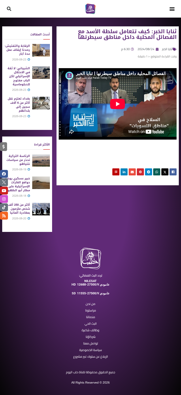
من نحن (90, 304)
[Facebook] (4, 174)
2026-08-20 (19, 218)
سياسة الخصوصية (90, 350)
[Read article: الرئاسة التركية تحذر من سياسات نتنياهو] (41, 160)
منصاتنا (90, 317)
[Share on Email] (132, 171)
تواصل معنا (90, 343)
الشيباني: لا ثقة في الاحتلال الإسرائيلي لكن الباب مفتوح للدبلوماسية (19, 76)
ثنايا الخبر (167, 49)
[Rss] (4, 216)
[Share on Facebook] (173, 171)
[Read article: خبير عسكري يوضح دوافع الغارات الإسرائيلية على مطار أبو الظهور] (41, 183)
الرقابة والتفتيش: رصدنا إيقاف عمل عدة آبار (17, 49)
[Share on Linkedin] (124, 171)
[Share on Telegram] (148, 171)
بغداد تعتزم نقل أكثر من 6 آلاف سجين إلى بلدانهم (19, 104)
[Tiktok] (4, 207)
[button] (172, 9)
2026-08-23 (19, 59)
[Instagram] (4, 199)
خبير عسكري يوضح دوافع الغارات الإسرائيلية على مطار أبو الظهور (17, 184)
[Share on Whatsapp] (156, 171)
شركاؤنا (91, 337)
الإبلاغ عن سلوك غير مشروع (90, 356)
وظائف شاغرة (90, 330)
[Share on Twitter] (164, 171)
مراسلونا (90, 310)
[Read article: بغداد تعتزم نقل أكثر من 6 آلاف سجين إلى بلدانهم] (41, 103)
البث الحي (91, 323)
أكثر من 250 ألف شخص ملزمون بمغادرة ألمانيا (19, 208)
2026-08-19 (19, 169)
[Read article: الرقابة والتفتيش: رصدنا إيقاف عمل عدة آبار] (41, 50)
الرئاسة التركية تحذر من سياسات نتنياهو (18, 160)
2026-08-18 (19, 195)
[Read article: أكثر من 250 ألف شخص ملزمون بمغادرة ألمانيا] (41, 209)
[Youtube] (4, 191)
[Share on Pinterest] (140, 171)
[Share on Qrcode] (115, 171)
